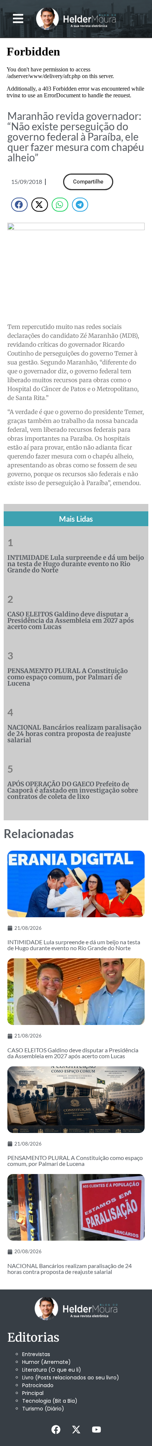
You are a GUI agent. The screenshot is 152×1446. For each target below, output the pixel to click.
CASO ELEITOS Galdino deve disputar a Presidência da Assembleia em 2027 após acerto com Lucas (70, 620)
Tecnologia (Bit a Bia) (49, 1401)
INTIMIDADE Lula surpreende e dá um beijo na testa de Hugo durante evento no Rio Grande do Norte (75, 564)
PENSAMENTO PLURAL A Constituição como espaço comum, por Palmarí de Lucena (67, 677)
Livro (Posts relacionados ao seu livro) (70, 1377)
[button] (18, 18)
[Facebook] (55, 1429)
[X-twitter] (76, 1429)
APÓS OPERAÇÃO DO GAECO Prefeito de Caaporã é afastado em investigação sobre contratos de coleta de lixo (72, 790)
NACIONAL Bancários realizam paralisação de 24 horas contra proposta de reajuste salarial (74, 733)
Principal (33, 1393)
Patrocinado (37, 1385)
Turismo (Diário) (43, 1408)
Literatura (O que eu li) (51, 1369)
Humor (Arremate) (46, 1362)
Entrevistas (36, 1354)
